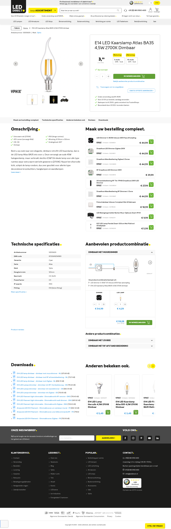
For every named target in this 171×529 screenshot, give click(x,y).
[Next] (153, 366)
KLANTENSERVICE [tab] (20, 453)
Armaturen (92, 470)
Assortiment (41, 11)
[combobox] (91, 10)
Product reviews (17, 330)
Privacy (109, 516)
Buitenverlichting (94, 482)
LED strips (91, 474)
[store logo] (18, 6)
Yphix (39, 33)
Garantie (16, 474)
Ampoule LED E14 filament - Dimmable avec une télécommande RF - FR (45, 412)
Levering (16, 470)
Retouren (16, 478)
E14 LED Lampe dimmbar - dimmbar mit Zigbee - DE (37, 393)
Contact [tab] (128, 453)
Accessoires (92, 486)
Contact (16, 458)
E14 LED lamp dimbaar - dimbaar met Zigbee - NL (36, 381)
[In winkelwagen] (151, 141)
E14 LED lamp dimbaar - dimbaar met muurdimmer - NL (39, 373)
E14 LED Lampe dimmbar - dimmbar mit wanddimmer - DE (40, 389)
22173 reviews (137, 490)
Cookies (118, 516)
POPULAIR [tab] (91, 453)
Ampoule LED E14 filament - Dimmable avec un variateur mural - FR (44, 408)
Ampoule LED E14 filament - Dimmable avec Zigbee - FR (39, 418)
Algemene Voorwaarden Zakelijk (61, 516)
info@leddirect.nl (131, 474)
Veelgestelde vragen (20, 486)
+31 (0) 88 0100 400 (131, 470)
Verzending (17, 462)
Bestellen (16, 466)
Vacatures (54, 462)
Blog (52, 466)
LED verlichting (93, 466)
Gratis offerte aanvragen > (141, 91)
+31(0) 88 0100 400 (132, 458)
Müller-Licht (55, 474)
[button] (15, 64)
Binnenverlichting (94, 478)
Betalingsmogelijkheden (22, 482)
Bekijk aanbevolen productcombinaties (128, 81)
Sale (89, 490)
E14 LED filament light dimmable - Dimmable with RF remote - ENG (44, 396)
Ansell (53, 482)
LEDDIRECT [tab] (54, 453)
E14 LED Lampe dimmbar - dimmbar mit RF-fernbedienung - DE (42, 385)
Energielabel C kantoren (59, 497)
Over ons (54, 458)
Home (25, 28)
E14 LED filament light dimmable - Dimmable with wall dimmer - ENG (44, 400)
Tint (52, 478)
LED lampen (92, 462)
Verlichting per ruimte (96, 458)
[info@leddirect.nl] (123, 474)
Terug (17, 28)
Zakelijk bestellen (19, 490)
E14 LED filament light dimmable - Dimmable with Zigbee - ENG (42, 404)
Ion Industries (55, 494)
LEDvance (54, 490)
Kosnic (53, 486)
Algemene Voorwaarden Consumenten (90, 516)
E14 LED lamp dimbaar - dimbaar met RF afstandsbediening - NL (42, 377)
